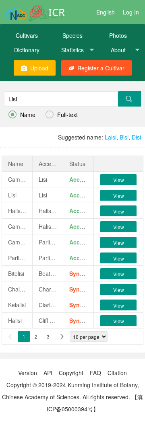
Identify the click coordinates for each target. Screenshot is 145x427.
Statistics (72, 50)
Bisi (124, 137)
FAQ (95, 373)
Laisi (110, 137)
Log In (131, 12)
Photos (118, 35)
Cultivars (27, 35)
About (118, 50)
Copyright (71, 373)
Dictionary (26, 50)
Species (72, 35)
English (105, 12)
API (48, 373)
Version (27, 373)
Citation (117, 373)
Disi (136, 137)
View (118, 180)
